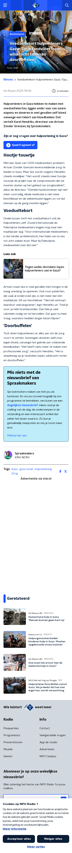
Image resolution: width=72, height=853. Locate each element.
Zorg (14, 473)
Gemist (7, 756)
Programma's (11, 735)
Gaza (14, 469)
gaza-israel (26, 469)
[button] (5, 5)
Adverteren (46, 749)
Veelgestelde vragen (52, 735)
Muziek (8, 749)
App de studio (48, 742)
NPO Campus (47, 756)
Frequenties (11, 728)
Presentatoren (12, 742)
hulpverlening (43, 469)
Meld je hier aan (17, 435)
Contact (44, 728)
